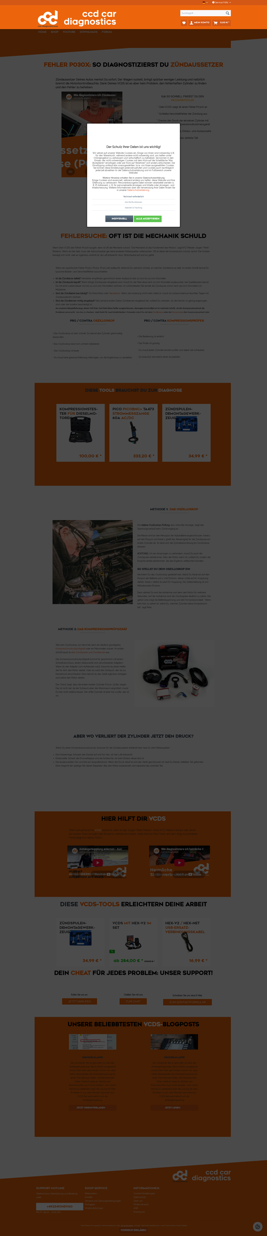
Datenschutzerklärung (138, 190)
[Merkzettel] (184, 23)
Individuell (119, 218)
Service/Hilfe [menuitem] (221, 2)
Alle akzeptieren (147, 218)
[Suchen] (227, 13)
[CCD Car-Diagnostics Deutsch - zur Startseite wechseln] (77, 18)
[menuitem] (133, 13)
